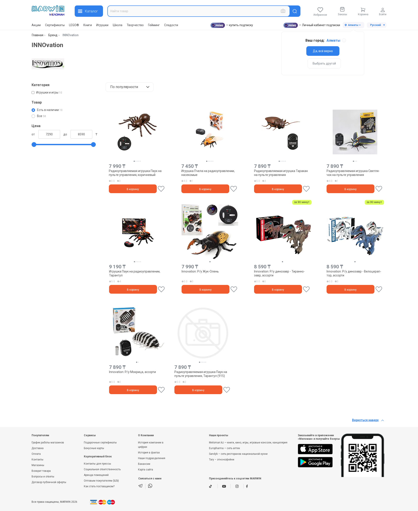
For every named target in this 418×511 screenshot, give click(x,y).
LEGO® (74, 25)
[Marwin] (48, 10)
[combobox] (198, 11)
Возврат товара (41, 470)
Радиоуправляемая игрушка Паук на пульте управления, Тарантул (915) (200, 374)
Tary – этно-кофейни (221, 459)
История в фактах (149, 452)
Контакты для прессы (97, 463)
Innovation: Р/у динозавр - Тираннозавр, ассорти (279, 273)
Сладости (171, 25)
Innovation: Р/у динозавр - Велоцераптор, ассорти (354, 273)
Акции (36, 25)
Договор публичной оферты (49, 482)
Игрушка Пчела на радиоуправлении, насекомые (208, 173)
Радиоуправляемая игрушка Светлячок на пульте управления (353, 173)
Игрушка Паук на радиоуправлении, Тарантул (134, 273)
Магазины (38, 465)
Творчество (135, 25)
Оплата (36, 453)
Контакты (37, 459)
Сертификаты (55, 25)
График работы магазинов (48, 442)
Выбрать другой (324, 63)
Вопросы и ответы (43, 476)
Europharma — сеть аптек (224, 448)
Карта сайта (145, 469)
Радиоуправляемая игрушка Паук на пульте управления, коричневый (135, 173)
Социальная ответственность (102, 469)
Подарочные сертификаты (100, 442)
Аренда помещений (96, 475)
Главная (37, 35)
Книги (87, 25)
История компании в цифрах (150, 444)
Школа (117, 25)
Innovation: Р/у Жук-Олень (200, 271)
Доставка (38, 448)
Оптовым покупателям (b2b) (101, 480)
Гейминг (154, 25)
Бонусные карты (94, 448)
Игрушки (102, 25)
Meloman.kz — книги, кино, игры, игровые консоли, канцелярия (248, 442)
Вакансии (144, 463)
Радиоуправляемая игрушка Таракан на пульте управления (281, 173)
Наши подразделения (151, 458)
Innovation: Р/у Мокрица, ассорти (132, 372)
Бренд (52, 35)
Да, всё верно (323, 51)
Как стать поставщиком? (99, 486)
